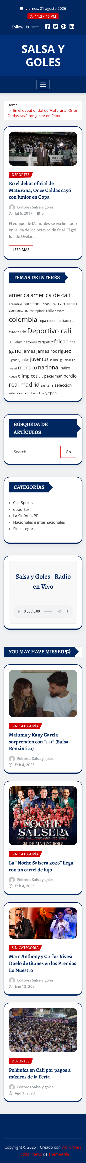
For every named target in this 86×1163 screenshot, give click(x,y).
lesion (53, 359)
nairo (65, 368)
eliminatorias (26, 342)
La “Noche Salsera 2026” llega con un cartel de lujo (41, 866)
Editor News (31, 1154)
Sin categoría (25, 528)
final (73, 342)
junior (24, 359)
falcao (61, 341)
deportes (21, 509)
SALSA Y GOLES (43, 55)
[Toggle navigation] (43, 84)
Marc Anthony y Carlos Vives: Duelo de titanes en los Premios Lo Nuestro (42, 963)
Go (68, 451)
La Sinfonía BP (25, 515)
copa (42, 320)
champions (37, 311)
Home (12, 104)
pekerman (53, 376)
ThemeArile (58, 1154)
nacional (49, 367)
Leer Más (21, 249)
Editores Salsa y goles (35, 207)
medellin (69, 360)
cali (55, 304)
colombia (23, 319)
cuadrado (17, 332)
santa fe (47, 385)
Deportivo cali (49, 331)
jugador (14, 360)
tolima (40, 393)
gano (15, 350)
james (28, 351)
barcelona (32, 303)
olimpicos (28, 376)
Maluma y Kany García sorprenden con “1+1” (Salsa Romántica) (39, 741)
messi (13, 368)
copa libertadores (61, 320)
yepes (51, 392)
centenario (18, 310)
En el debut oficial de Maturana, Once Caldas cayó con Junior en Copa (40, 190)
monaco (27, 367)
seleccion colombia (22, 393)
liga (61, 359)
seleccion (63, 385)
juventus (39, 359)
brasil (47, 304)
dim (11, 342)
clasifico (59, 311)
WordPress (72, 1147)
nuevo (13, 376)
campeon (67, 303)
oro (41, 376)
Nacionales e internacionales (39, 522)
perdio (70, 376)
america (19, 295)
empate (45, 342)
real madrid (24, 384)
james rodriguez (53, 351)
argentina (15, 304)
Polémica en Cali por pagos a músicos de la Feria (40, 1074)
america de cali (50, 295)
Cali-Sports (23, 502)
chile (50, 310)
